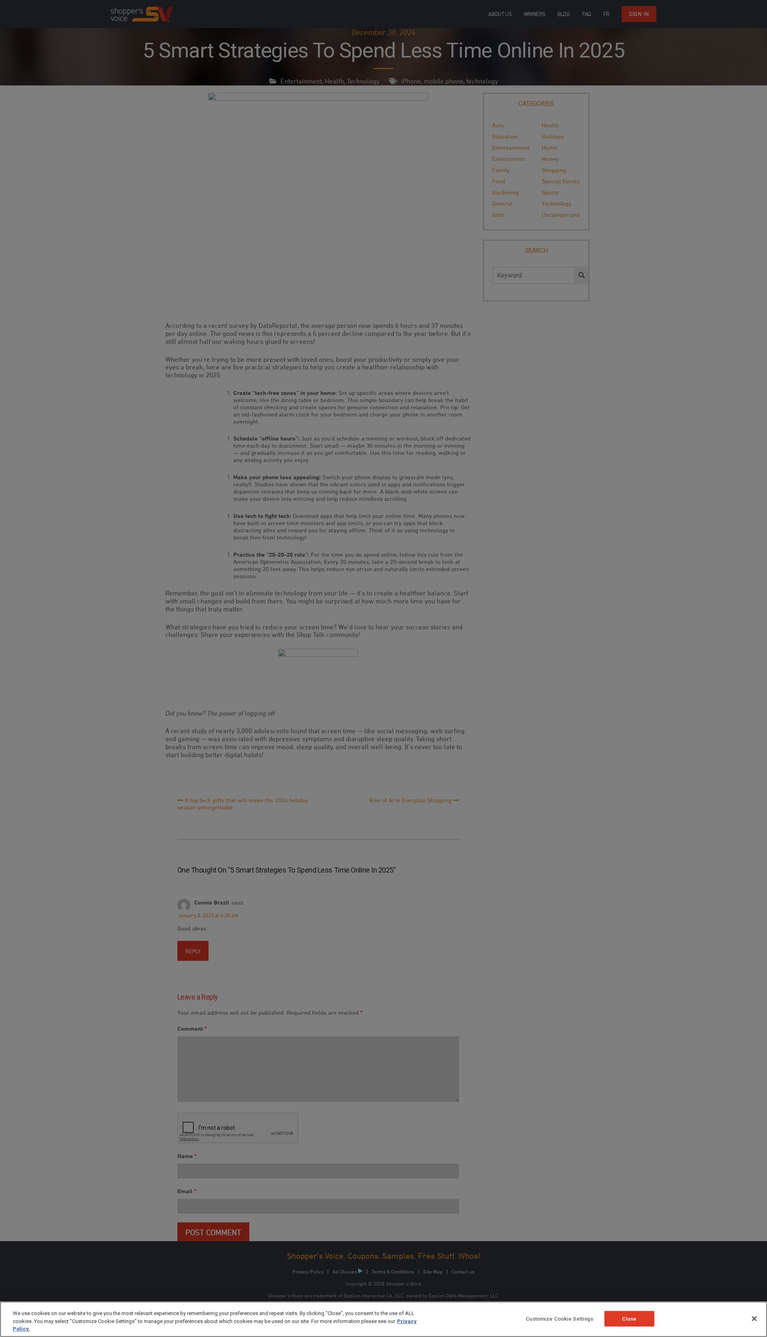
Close (629, 1318)
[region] (383, 1319)
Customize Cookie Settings (559, 1318)
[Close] (754, 1318)
